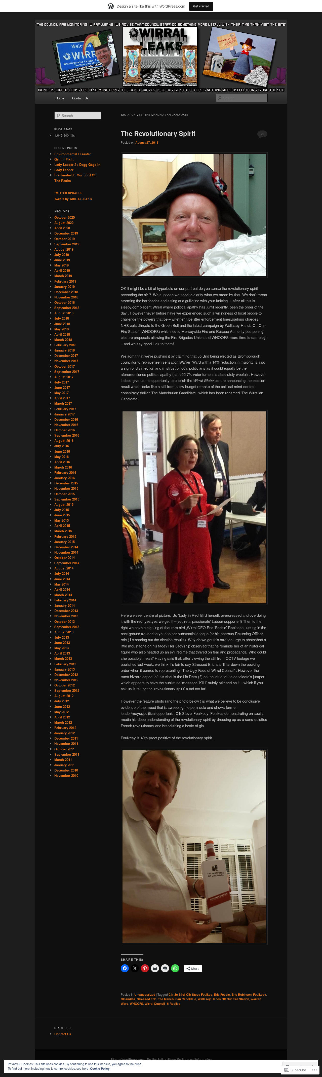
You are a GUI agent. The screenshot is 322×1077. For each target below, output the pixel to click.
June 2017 (62, 387)
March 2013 (63, 658)
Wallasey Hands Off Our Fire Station (223, 999)
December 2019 (66, 233)
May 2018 (61, 329)
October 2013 (64, 621)
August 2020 (63, 222)
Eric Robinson (241, 994)
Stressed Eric (146, 999)
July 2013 (61, 637)
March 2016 (63, 467)
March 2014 (63, 594)
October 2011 (64, 749)
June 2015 (62, 515)
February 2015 (65, 536)
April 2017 (62, 398)
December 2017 (66, 355)
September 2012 (66, 690)
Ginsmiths (128, 999)
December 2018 (66, 291)
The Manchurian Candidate (177, 999)
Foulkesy (259, 994)
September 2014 (66, 562)
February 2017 (65, 408)
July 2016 (61, 445)
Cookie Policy (100, 1068)
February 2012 (65, 727)
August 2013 (63, 632)
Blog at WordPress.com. (128, 1059)
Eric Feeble (222, 994)
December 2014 (66, 547)
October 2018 (64, 302)
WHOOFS (136, 1003)
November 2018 (66, 297)
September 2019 (66, 244)
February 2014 (65, 600)
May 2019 (61, 265)
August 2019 (63, 249)
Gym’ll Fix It (63, 159)
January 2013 (64, 669)
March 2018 (63, 339)
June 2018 (62, 323)
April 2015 (62, 525)
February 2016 (65, 472)
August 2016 (63, 440)
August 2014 (63, 568)
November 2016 (66, 424)
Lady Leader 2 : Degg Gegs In (77, 164)
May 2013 (61, 647)
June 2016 (62, 451)
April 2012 (62, 717)
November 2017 (66, 360)
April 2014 (62, 589)
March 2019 (63, 275)
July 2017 (61, 382)
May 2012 (61, 711)
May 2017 (61, 392)
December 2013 (66, 610)
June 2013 (62, 642)
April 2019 (62, 270)
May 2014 (61, 584)
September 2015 (66, 499)
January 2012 (64, 732)
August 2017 (63, 376)
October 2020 (64, 217)
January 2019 (64, 286)
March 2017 (63, 403)
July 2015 (61, 509)
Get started (201, 6)
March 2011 (63, 759)
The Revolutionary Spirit (158, 133)
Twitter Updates (68, 193)
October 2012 (64, 685)
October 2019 (64, 238)
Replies (173, 1003)
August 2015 (63, 504)
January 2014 (64, 605)
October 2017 (64, 366)
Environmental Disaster (72, 153)
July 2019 (61, 254)
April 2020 (62, 227)
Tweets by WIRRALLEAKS (73, 199)
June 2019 (62, 259)
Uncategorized (144, 994)
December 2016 (66, 419)
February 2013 (65, 664)
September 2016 (66, 435)
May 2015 (61, 520)
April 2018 (62, 334)
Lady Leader (63, 169)
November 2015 (66, 488)
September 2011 (66, 754)
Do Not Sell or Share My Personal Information (179, 1059)
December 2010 (66, 770)
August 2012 (63, 695)
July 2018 (61, 318)
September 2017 (66, 371)
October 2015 (64, 493)
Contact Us (80, 98)
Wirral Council (155, 1003)
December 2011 (66, 738)
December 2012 (66, 674)
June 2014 (62, 578)
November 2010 (66, 775)
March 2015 (63, 530)
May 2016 (61, 456)
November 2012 (66, 679)
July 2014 (61, 573)
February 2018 (65, 344)
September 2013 (66, 626)
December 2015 (66, 483)
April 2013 (62, 653)
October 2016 (64, 430)
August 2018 (63, 313)
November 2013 (66, 615)
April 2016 (62, 461)
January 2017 (64, 414)
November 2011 (66, 743)
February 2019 (65, 281)
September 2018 (66, 307)
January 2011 (64, 764)
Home (60, 98)
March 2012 (63, 722)
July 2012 (61, 701)
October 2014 (64, 557)
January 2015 (64, 541)
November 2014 (66, 552)
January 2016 (64, 477)
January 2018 (64, 350)
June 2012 (62, 706)
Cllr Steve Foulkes (199, 994)
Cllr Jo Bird (177, 994)
